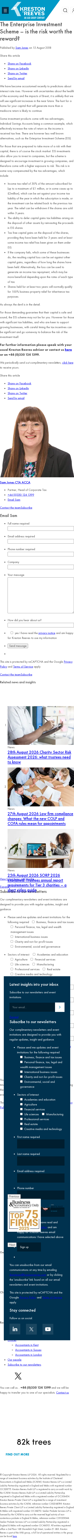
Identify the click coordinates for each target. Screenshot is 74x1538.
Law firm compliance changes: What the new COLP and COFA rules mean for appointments (40, 818)
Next (12, 1245)
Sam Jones (21, 48)
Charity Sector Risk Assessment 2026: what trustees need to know (39, 757)
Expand (4, 887)
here (68, 350)
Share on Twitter (17, 73)
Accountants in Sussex (28, 1350)
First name (28, 1137)
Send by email (16, 78)
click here (67, 363)
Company (13, 562)
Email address (21, 536)
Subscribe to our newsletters (24, 1365)
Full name (18, 523)
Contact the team (10, 508)
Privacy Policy (28, 1297)
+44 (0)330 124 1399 (21, 495)
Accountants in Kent (27, 1345)
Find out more (17, 1454)
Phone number (21, 549)
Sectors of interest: (19, 954)
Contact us (62, 1393)
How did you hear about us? (25, 620)
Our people (14, 1360)
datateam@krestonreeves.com (27, 1275)
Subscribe (26, 508)
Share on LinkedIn (18, 68)
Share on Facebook (19, 64)
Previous (14, 1196)
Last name (28, 1154)
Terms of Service (23, 667)
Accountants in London (28, 1355)
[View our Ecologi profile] (34, 1423)
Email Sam (14, 500)
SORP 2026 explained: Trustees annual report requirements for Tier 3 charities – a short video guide (37, 882)
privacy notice (47, 633)
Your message (16, 575)
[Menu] (5, 10)
